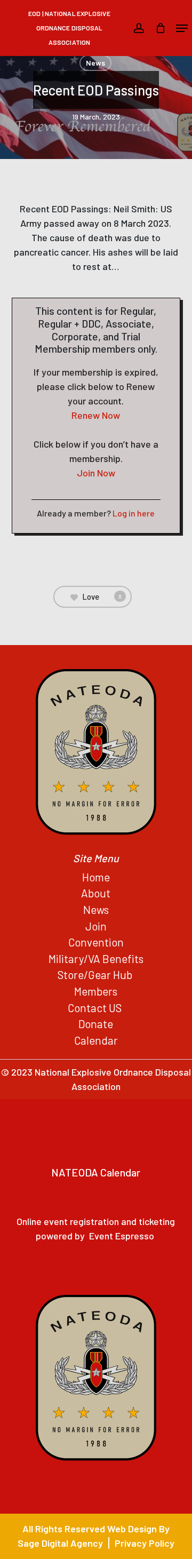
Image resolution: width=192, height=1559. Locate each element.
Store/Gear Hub (96, 974)
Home (96, 877)
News (95, 62)
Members (95, 991)
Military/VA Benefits (96, 958)
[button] (182, 28)
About (95, 893)
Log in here (134, 513)
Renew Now (95, 415)
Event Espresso (121, 1236)
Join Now (96, 473)
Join (96, 926)
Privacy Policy (144, 1543)
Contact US (96, 1007)
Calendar (96, 1040)
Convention (96, 942)
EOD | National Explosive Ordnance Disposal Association (69, 28)
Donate (95, 1023)
